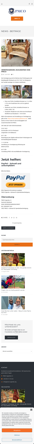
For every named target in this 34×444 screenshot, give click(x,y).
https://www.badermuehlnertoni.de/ (17, 118)
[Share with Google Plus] (14, 217)
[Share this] (9, 217)
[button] (31, 410)
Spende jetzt (11, 337)
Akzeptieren (17, 430)
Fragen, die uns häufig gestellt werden (13, 290)
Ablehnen (17, 435)
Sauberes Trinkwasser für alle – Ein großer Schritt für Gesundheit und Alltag (16, 268)
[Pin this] (16, 217)
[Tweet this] (12, 217)
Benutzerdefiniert (17, 440)
